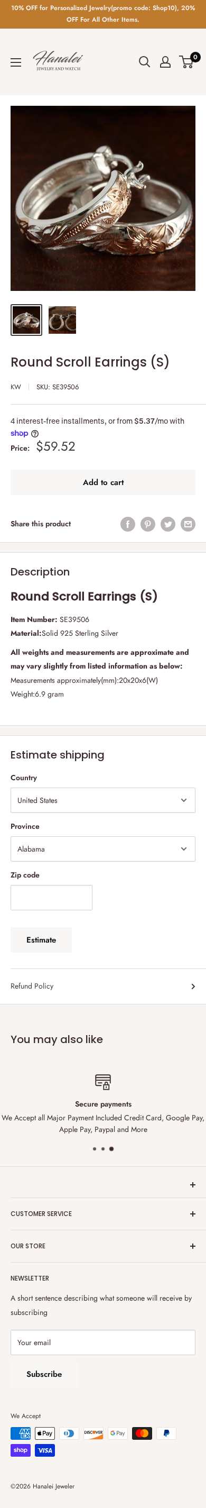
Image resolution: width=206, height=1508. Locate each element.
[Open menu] (16, 62)
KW (16, 387)
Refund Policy (32, 986)
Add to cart (103, 482)
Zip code (25, 875)
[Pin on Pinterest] (148, 524)
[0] (186, 62)
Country (24, 777)
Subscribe (44, 1374)
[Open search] (145, 62)
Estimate (41, 940)
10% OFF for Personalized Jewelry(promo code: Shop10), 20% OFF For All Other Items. (103, 13)
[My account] (165, 62)
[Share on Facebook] (127, 524)
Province (25, 826)
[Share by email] (188, 524)
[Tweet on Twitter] (168, 524)
